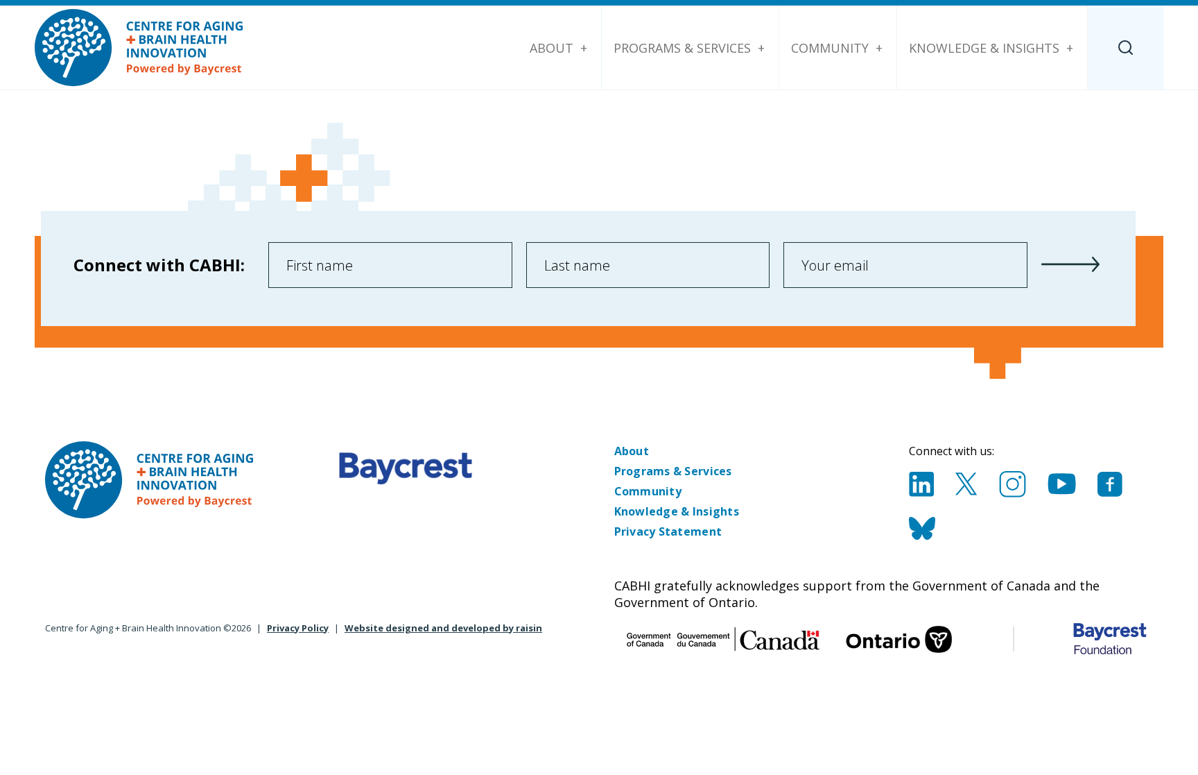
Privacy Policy (298, 628)
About (551, 48)
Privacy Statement (668, 531)
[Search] (1125, 48)
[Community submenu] (879, 48)
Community (830, 48)
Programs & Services (682, 48)
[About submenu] (583, 48)
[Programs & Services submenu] (761, 48)
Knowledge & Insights (984, 48)
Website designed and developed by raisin (443, 628)
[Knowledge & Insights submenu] (1069, 48)
